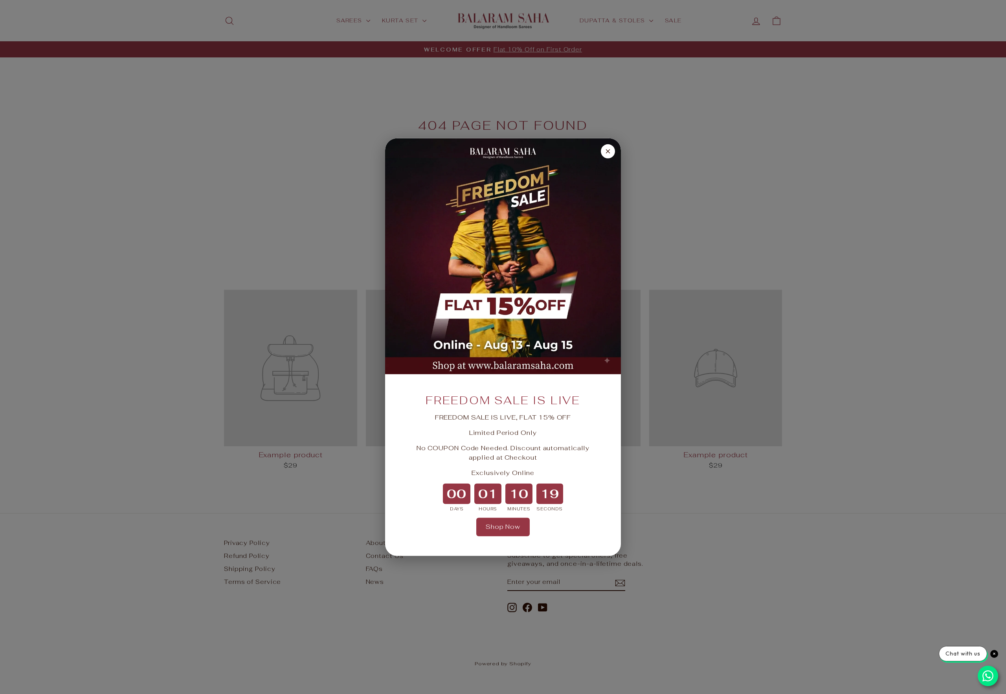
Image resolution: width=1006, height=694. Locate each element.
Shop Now (503, 527)
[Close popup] (608, 151)
